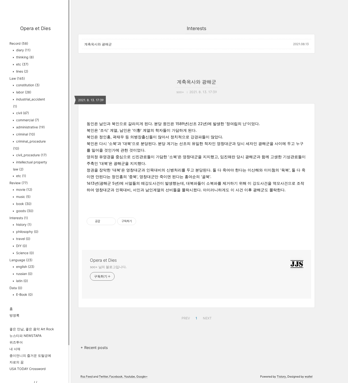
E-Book (24, 294)
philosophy (26, 232)
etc (21, 64)
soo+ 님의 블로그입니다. (108, 267)
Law (17, 78)
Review (18, 183)
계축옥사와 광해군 (98, 44)
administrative (30, 127)
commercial (27, 120)
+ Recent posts (94, 347)
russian (23, 274)
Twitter (103, 376)
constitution (27, 85)
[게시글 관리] (110, 221)
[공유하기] (104, 221)
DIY (21, 246)
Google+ (142, 376)
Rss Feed (86, 376)
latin (21, 281)
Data (15, 288)
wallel (308, 376)
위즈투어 (16, 342)
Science (24, 253)
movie (23, 189)
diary (23, 50)
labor (23, 92)
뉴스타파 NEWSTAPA (25, 336)
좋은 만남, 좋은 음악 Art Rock (31, 329)
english (24, 267)
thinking (24, 57)
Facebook (116, 376)
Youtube (129, 376)
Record (18, 43)
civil (22, 113)
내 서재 (14, 349)
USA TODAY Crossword (27, 369)
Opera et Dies (35, 28)
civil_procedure (31, 155)
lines (21, 71)
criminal (25, 134)
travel (22, 239)
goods (24, 211)
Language (20, 260)
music (23, 197)
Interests (18, 218)
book (23, 204)
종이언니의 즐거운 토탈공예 (30, 355)
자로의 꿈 (16, 362)
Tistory (281, 376)
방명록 (14, 315)
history (23, 224)
